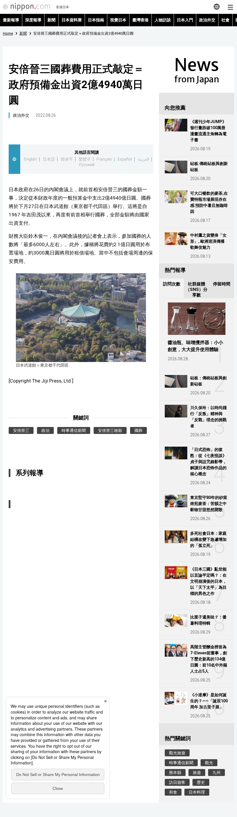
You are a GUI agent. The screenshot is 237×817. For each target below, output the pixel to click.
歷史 (201, 782)
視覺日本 (118, 20)
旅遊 (197, 772)
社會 (225, 20)
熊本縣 (175, 772)
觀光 (209, 762)
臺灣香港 (140, 20)
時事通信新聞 (74, 430)
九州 (216, 772)
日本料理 (197, 792)
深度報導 (33, 20)
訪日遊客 (177, 782)
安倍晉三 (21, 430)
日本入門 (185, 20)
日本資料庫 (72, 20)
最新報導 (11, 20)
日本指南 (96, 20)
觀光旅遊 (177, 753)
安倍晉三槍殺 (110, 430)
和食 (173, 792)
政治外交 (207, 20)
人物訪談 (163, 20)
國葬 (138, 430)
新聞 (51, 20)
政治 (45, 430)
